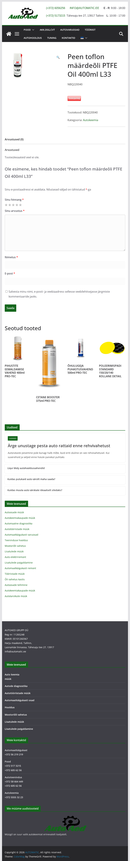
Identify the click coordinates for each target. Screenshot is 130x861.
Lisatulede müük (14, 551)
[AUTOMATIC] (9, 34)
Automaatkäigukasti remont (20, 568)
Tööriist (90, 29)
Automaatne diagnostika (18, 523)
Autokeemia (90, 120)
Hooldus (10, 707)
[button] (32, 29)
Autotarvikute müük (16, 596)
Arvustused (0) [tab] (14, 139)
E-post (10, 273)
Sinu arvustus (15, 211)
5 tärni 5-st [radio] (20, 205)
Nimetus (11, 257)
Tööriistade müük (15, 573)
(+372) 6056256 (55, 8)
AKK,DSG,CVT (47, 29)
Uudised (12, 438)
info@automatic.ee (15, 651)
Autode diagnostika (16, 686)
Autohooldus (33, 37)
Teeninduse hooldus (16, 540)
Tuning (51, 37)
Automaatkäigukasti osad (19, 700)
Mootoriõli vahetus (15, 545)
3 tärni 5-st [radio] (13, 205)
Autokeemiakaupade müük (20, 517)
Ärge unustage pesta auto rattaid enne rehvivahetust (59, 445)
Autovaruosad (69, 29)
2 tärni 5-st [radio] (9, 205)
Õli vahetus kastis (15, 579)
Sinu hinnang (14, 199)
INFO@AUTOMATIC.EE (84, 8)
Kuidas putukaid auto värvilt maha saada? (31, 479)
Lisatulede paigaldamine (19, 562)
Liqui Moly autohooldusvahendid (26, 468)
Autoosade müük (14, 512)
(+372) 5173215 (55, 15)
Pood (27, 29)
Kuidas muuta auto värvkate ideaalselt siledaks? (34, 490)
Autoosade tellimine (16, 585)
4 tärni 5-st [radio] (16, 205)
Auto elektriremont (15, 557)
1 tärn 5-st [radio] (6, 205)
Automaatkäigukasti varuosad (21, 534)
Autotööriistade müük (17, 529)
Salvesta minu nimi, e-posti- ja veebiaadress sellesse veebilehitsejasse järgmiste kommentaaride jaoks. (59, 294)
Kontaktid (68, 37)
